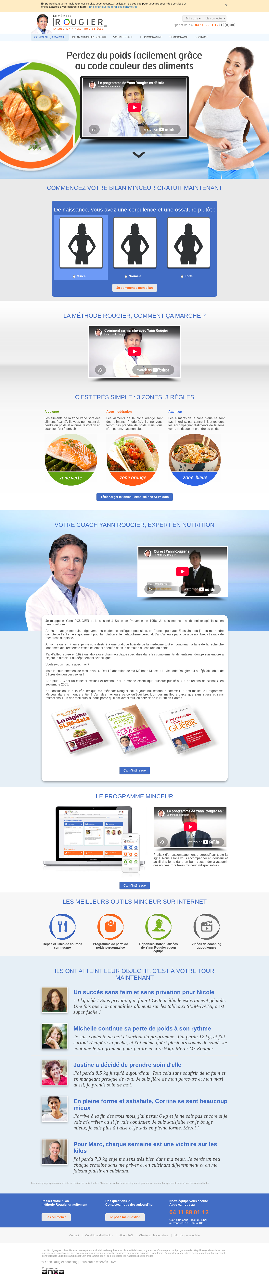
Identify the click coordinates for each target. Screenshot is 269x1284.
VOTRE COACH (123, 37)
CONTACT (201, 37)
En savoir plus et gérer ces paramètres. (113, 6)
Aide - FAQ (126, 1235)
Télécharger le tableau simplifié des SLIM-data (134, 497)
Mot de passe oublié (187, 1235)
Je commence (56, 1217)
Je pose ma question (125, 1217)
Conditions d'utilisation (99, 1235)
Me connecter (214, 18)
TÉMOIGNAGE (178, 37)
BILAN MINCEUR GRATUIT (89, 37)
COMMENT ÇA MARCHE (50, 37)
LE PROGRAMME (151, 37)
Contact (74, 1235)
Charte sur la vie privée (153, 1235)
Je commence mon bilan (134, 287)
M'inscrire (192, 18)
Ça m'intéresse (134, 770)
